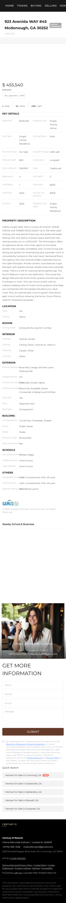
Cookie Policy (40, 865)
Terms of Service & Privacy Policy (17, 865)
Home (9, 5)
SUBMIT (33, 732)
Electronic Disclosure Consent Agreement (25, 744)
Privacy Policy (53, 758)
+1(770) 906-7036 (17, 654)
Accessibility (47, 868)
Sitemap (36, 868)
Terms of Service (34, 758)
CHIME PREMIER (18, 858)
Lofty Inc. (18, 873)
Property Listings (23, 868)
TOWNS (22, 5)
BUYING (36, 5)
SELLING (51, 5)
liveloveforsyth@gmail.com (38, 847)
